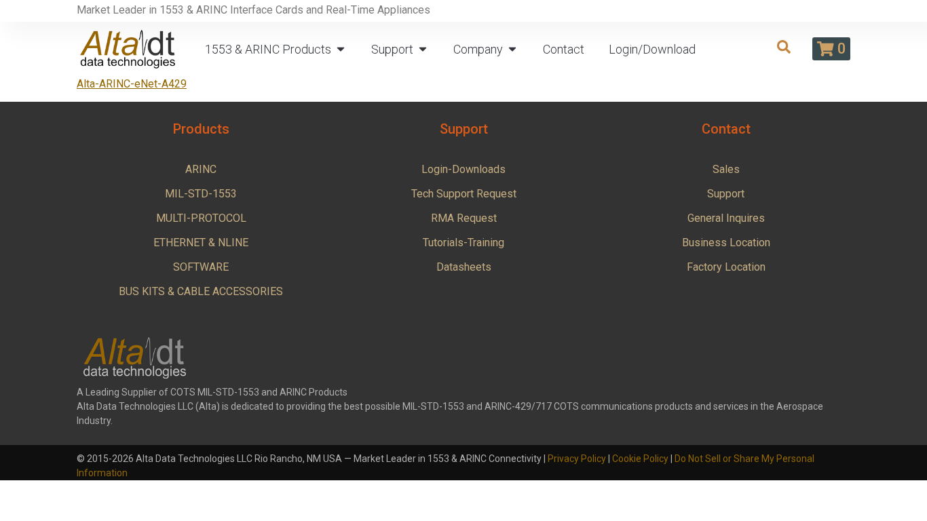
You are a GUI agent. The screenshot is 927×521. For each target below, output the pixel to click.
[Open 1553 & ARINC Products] (341, 49)
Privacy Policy (577, 458)
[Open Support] (423, 49)
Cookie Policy (640, 458)
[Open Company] (512, 49)
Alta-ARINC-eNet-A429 (132, 83)
